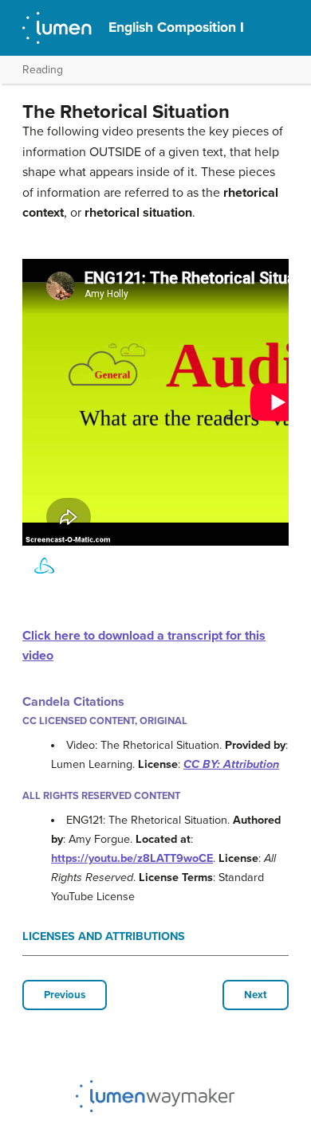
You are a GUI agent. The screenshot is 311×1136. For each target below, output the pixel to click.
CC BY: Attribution (231, 764)
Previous (64, 995)
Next (255, 995)
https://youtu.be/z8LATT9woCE (132, 858)
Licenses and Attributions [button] (103, 936)
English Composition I (176, 27)
